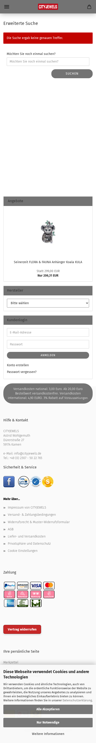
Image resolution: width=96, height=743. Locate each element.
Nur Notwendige (48, 722)
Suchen (72, 74)
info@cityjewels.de (27, 453)
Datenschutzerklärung (77, 700)
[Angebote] (87, 201)
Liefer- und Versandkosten (27, 536)
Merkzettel (10, 662)
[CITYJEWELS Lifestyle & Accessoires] (48, 6)
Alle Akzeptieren (48, 709)
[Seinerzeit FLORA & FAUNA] (48, 231)
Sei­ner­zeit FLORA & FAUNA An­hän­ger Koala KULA (48, 262)
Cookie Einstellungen (23, 551)
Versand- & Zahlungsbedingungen (32, 515)
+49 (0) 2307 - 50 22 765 (26, 458)
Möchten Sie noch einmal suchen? (31, 54)
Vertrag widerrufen (22, 629)
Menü (6, 6)
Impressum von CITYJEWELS (27, 507)
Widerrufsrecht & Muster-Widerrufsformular (39, 522)
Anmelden (48, 355)
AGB (10, 529)
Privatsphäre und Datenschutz (29, 544)
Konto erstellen (18, 365)
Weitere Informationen (48, 734)
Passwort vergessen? (21, 372)
